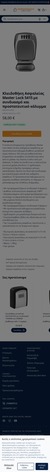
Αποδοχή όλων (41, 466)
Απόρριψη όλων (9, 466)
